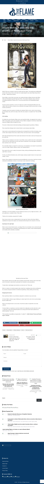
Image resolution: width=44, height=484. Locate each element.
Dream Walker (9, 330)
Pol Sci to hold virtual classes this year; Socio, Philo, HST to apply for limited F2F (14, 338)
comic (4, 330)
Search (3, 398)
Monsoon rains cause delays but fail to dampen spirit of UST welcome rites (8, 385)
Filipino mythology (17, 330)
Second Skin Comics (35, 100)
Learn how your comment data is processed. (25, 371)
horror (23, 330)
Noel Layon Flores (29, 330)
